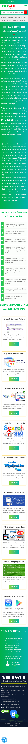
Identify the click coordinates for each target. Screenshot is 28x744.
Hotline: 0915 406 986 (9, 2)
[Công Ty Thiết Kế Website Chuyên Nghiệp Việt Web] (8, 6)
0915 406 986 (8, 120)
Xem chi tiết (14, 344)
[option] (14, 652)
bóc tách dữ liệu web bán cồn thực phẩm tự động (14, 183)
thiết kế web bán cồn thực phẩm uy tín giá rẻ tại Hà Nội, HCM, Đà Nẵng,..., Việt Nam (14, 197)
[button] (14, 225)
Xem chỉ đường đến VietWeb (11, 707)
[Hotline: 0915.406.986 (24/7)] (4, 739)
